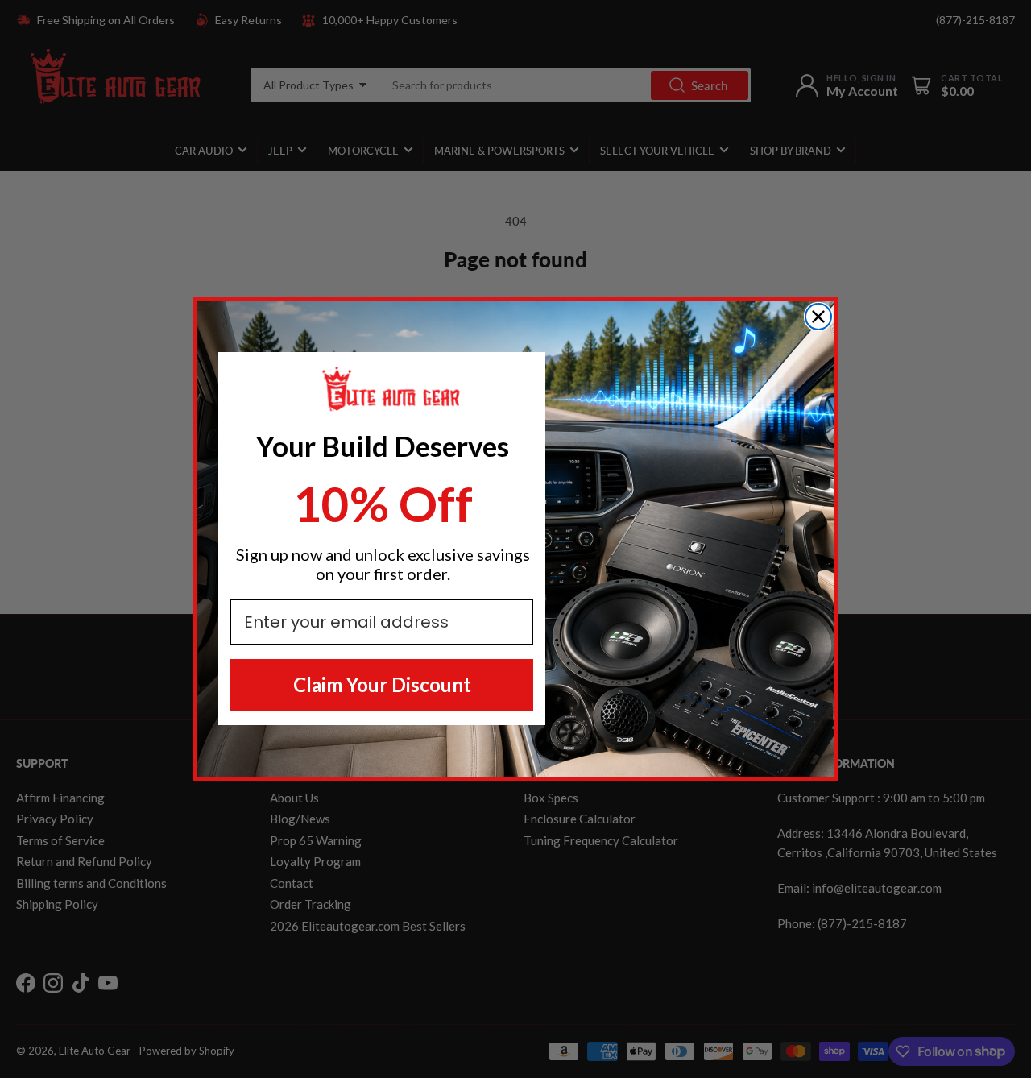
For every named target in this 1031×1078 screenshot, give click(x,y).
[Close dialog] (818, 317)
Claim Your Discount (382, 684)
